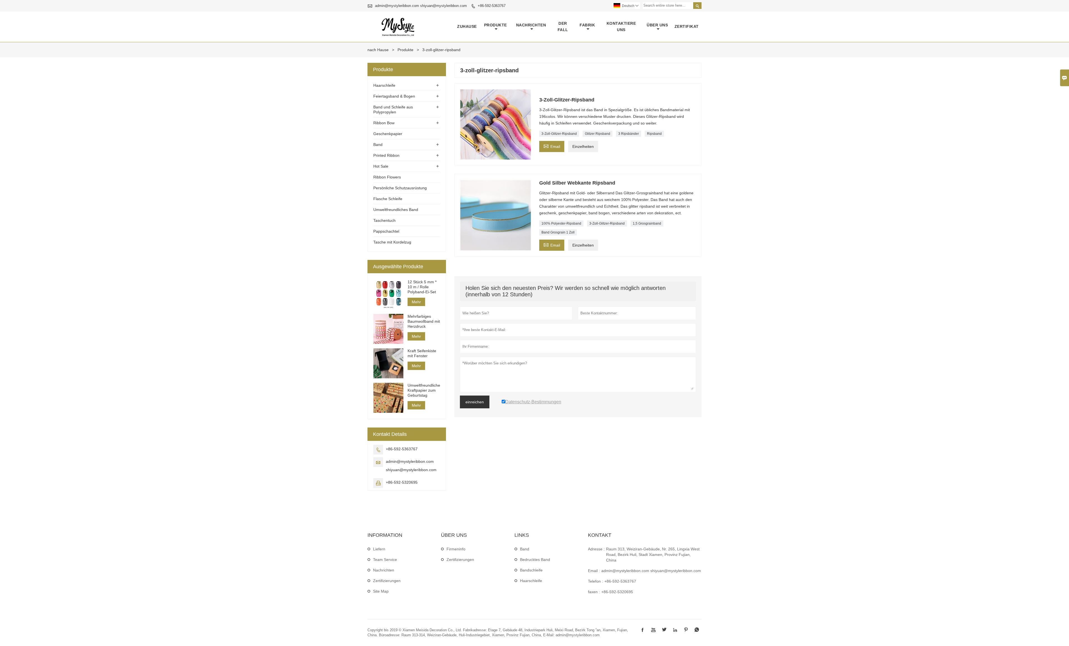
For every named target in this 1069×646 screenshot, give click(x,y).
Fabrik (587, 25)
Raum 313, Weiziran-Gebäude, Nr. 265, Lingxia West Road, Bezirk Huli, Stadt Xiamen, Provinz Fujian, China (653, 554)
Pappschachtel (386, 231)
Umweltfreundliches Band (395, 209)
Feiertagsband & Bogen (394, 96)
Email (551, 146)
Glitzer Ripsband (597, 134)
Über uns (657, 25)
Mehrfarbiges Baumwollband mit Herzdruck (424, 321)
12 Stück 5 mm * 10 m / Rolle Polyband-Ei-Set (422, 287)
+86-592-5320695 (402, 482)
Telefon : (595, 581)
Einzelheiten (583, 146)
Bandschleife (531, 570)
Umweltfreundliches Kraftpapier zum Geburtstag (424, 390)
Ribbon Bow (383, 123)
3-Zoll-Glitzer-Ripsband (559, 134)
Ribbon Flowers (387, 177)
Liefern (379, 549)
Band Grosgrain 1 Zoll (558, 232)
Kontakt (599, 535)
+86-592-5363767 (492, 6)
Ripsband (654, 134)
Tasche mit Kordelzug (392, 242)
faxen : (594, 592)
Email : (594, 570)
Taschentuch (384, 220)
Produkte (495, 25)
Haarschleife (384, 85)
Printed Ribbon (386, 155)
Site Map (381, 591)
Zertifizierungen (387, 580)
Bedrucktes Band (535, 559)
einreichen (474, 402)
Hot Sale (380, 166)
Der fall (563, 26)
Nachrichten (531, 25)
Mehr (416, 302)
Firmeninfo (456, 549)
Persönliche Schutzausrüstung (400, 188)
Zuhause (467, 26)
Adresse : (596, 549)
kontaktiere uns (621, 26)
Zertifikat (687, 26)
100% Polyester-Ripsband (561, 223)
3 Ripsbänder (628, 134)
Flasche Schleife (387, 199)
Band (378, 144)
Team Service (385, 559)
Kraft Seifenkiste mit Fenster (422, 353)
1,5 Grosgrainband (647, 223)
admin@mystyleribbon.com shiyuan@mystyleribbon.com (421, 6)
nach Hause (378, 50)
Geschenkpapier (387, 133)
